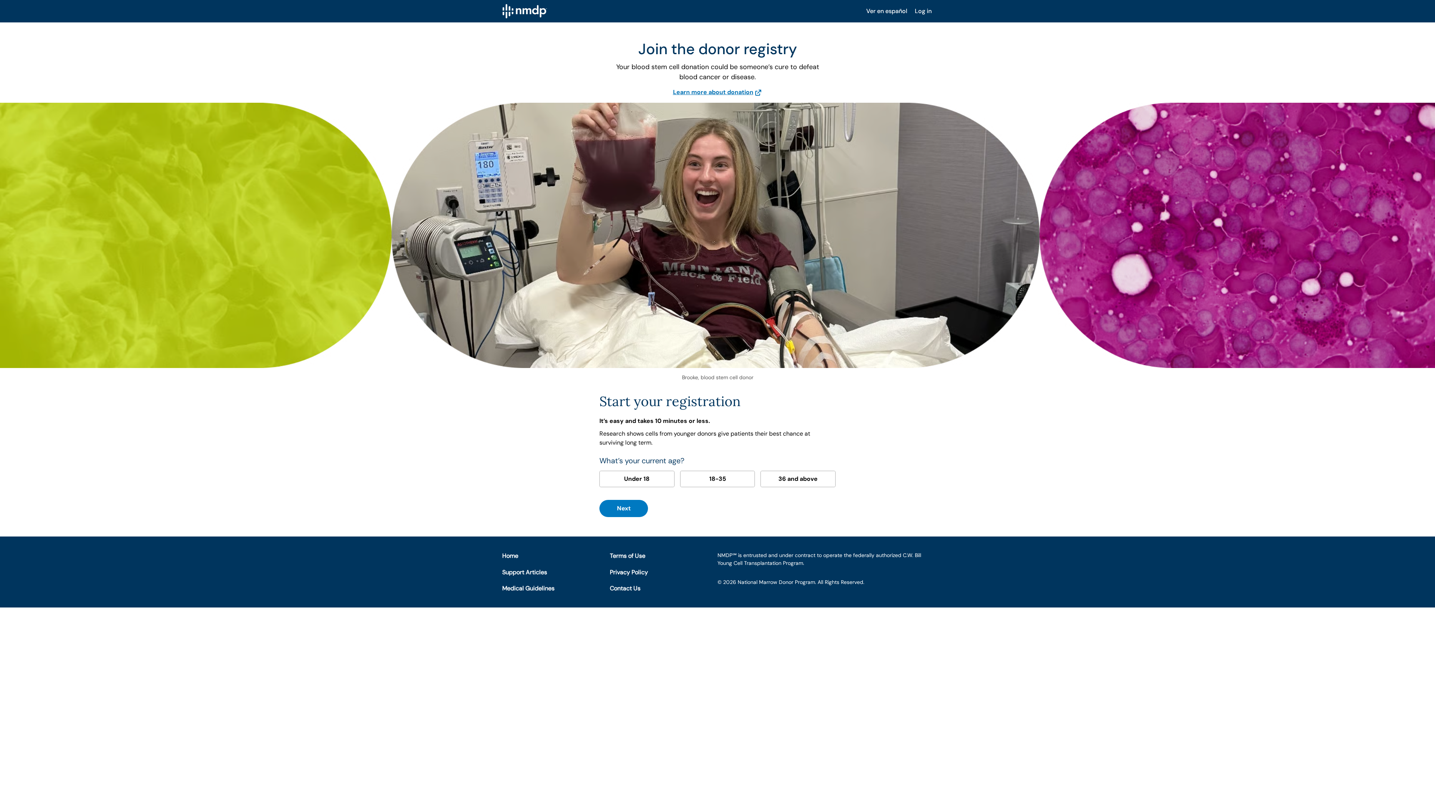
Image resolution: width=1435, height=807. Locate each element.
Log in (923, 11)
